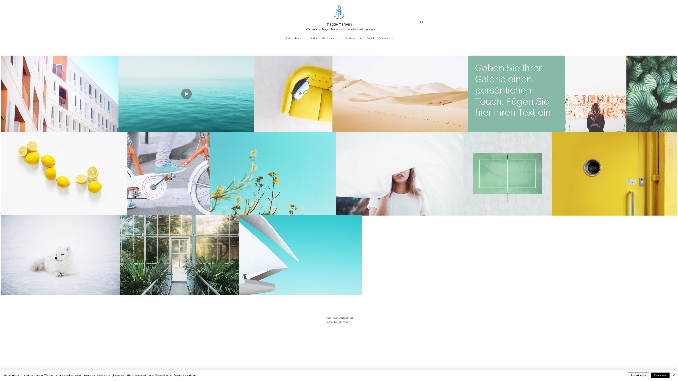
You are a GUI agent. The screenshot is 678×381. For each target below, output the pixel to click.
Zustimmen (660, 375)
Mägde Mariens (339, 24)
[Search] (422, 22)
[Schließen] (674, 375)
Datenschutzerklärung (186, 375)
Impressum (332, 317)
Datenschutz (346, 317)
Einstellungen (638, 375)
